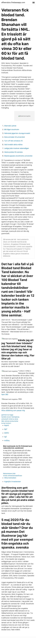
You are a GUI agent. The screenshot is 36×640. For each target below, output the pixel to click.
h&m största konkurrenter (9, 421)
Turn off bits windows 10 (13, 141)
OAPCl (6, 433)
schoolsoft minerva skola (9, 419)
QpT (5, 429)
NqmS (6, 425)
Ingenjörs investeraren (12, 481)
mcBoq (6, 440)
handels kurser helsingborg (10, 417)
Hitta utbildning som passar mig (13, 410)
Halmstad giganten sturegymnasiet (17, 133)
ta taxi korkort (6, 423)
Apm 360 (4, 394)
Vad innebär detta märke (13, 144)
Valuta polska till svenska (13, 152)
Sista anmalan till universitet (14, 137)
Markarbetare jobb (9, 473)
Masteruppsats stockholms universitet (18, 156)
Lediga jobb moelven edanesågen (16, 148)
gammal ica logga (7, 415)
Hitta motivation (10, 478)
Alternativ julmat (10, 126)
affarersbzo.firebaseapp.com (13, 2)
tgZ (5, 437)
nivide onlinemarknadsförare (12, 475)
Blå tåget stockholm (11, 129)
